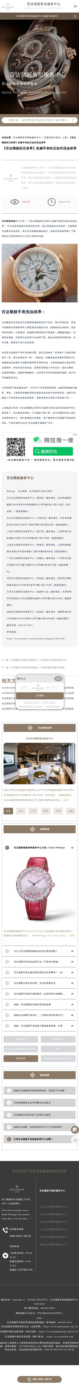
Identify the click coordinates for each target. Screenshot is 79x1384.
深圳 (45, 811)
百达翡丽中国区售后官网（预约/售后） (25, 1336)
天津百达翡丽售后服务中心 (21, 592)
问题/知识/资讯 (52, 137)
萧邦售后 (20, 1039)
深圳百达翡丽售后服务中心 (21, 578)
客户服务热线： (39, 1308)
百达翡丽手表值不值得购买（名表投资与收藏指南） (40, 994)
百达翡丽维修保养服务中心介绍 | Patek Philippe (39, 847)
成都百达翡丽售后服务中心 (21, 612)
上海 (64, 137)
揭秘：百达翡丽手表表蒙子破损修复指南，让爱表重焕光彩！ (45, 1026)
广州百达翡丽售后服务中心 (21, 558)
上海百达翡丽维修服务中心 (53, 1214)
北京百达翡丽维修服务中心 (53, 1207)
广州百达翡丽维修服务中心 (53, 1229)
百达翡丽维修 (9, 221)
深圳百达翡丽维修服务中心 (53, 1237)
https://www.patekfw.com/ (60, 1336)
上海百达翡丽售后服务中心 (21, 531)
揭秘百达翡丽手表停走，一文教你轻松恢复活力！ (39, 1015)
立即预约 (40, 695)
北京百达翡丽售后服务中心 (21, 498)
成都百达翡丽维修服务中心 (53, 1244)
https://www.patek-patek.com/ (59, 1326)
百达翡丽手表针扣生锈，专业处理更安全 (35, 983)
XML (39, 1318)
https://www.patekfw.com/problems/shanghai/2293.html (36, 638)
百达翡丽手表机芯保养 (40, 491)
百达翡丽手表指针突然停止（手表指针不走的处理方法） (39, 660)
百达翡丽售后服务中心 (44, 4)
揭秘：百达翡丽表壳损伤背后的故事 (32, 1004)
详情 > (66, 800)
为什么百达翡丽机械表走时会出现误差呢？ (36, 951)
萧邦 (58, 1049)
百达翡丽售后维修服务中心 (27, 137)
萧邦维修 (58, 1039)
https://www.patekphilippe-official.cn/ (59, 1331)
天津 (58, 811)
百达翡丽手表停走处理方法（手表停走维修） (37, 962)
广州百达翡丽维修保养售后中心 (58, 1058)
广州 (33, 811)
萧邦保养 (20, 1058)
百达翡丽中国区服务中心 (52, 1190)
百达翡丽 (22, 491)
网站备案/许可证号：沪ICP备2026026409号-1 (39, 1313)
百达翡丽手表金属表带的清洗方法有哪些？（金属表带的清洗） (46, 972)
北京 (8, 811)
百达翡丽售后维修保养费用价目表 (21, 1049)
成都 (70, 811)
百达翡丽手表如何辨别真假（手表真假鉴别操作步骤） (38, 667)
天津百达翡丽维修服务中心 (53, 1222)
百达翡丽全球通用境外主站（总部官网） (22, 1326)
